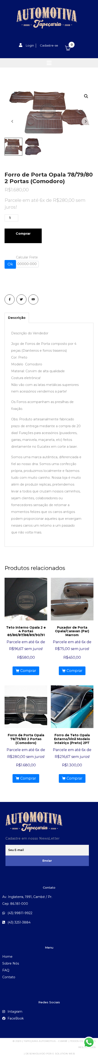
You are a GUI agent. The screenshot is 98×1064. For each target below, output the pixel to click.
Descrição (17, 318)
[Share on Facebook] (10, 299)
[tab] (17, 318)
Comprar (23, 234)
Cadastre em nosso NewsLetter (32, 838)
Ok (10, 264)
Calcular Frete (27, 257)
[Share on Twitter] (21, 299)
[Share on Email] (33, 299)
